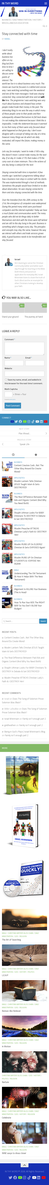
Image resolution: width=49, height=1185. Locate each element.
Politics (31, 972)
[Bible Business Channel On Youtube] (24, 421)
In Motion (6, 1046)
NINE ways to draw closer (14, 1153)
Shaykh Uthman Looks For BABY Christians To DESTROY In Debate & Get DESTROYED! (29, 516)
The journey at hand (34, 316)
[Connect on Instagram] (28, 421)
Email (28, 357)
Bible (16, 570)
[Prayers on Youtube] (37, 421)
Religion (23, 936)
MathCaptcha (12, 399)
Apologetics (19, 477)
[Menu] (45, 3)
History (37, 19)
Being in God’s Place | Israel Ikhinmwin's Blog (24, 731)
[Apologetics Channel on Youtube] (45, 421)
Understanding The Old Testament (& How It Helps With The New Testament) (30, 576)
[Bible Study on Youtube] (12, 421)
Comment (10, 339)
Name (8, 357)
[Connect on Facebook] (20, 421)
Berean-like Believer (11, 1011)
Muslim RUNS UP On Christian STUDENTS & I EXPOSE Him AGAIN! (28, 560)
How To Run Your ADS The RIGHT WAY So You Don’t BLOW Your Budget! (29, 605)
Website (8, 368)
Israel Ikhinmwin (11, 718)
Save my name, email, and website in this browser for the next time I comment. (24, 381)
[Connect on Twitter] (16, 421)
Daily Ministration (22, 19)
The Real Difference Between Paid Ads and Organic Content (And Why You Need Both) (30, 500)
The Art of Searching (11, 939)
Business (6, 19)
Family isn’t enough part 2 (34, 718)
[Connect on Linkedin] (41, 421)
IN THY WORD (10, 3)
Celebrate (6, 1117)
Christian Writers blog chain (20, 933)
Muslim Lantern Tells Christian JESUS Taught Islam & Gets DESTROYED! (28, 484)
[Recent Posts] (13, 455)
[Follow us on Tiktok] (32, 421)
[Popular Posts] (36, 455)
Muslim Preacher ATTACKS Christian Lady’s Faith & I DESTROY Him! (30, 531)
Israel (7, 38)
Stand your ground (10, 316)
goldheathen (10, 725)
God (16, 936)
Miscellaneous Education (15, 22)
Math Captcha (11, 389)
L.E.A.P (5, 975)
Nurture (5, 1082)
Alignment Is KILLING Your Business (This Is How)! (30, 590)
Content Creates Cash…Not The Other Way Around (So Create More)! (29, 468)
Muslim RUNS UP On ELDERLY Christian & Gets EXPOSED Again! (29, 546)
